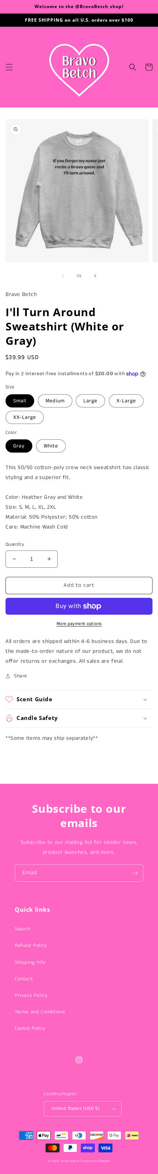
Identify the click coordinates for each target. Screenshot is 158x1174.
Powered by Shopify (95, 1161)
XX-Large (24, 417)
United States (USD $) (75, 1108)
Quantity (15, 544)
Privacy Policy (31, 995)
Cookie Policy (30, 1028)
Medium (55, 401)
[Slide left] (63, 276)
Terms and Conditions (40, 1012)
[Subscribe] (135, 873)
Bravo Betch (70, 1161)
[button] (9, 67)
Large (90, 401)
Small (19, 401)
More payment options (79, 624)
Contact (24, 979)
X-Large (126, 401)
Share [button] (20, 676)
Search (22, 929)
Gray (19, 446)
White (51, 446)
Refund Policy (31, 945)
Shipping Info (30, 962)
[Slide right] (95, 276)
